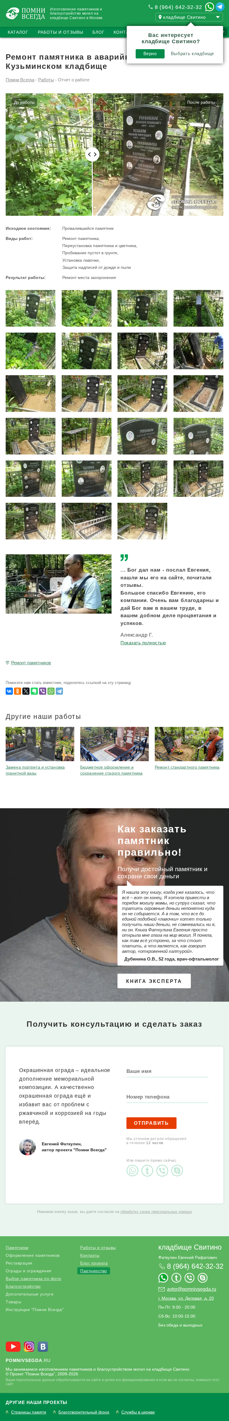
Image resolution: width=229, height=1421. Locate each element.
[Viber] (42, 691)
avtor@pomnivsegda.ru (191, 1289)
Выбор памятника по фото (33, 1278)
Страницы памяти (28, 1412)
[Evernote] (34, 691)
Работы (46, 79)
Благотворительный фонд (83, 1412)
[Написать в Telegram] (220, 6)
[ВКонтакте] (9, 691)
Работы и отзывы (60, 32)
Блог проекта (94, 1263)
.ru (28, 1360)
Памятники (17, 1247)
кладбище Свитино (190, 1247)
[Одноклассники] (17, 691)
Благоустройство (23, 1286)
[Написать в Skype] (178, 1165)
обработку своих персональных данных (156, 1211)
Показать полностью (143, 642)
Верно (150, 53)
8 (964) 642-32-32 (178, 7)
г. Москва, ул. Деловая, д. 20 (186, 1298)
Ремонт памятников (31, 662)
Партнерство (93, 1270)
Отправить (151, 1123)
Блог (98, 32)
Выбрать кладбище (192, 53)
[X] (26, 691)
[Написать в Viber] (163, 1165)
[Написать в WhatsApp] (209, 6)
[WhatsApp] (51, 691)
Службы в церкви (138, 1412)
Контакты (126, 32)
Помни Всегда (20, 79)
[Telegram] (59, 691)
